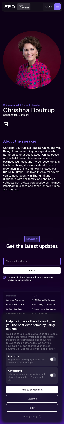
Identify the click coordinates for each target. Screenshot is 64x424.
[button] (52, 7)
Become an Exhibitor (15, 304)
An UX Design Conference (43, 300)
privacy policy (31, 277)
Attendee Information (15, 313)
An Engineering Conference (44, 309)
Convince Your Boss (15, 300)
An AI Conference (39, 313)
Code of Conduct (14, 309)
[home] (10, 6)
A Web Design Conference (43, 304)
